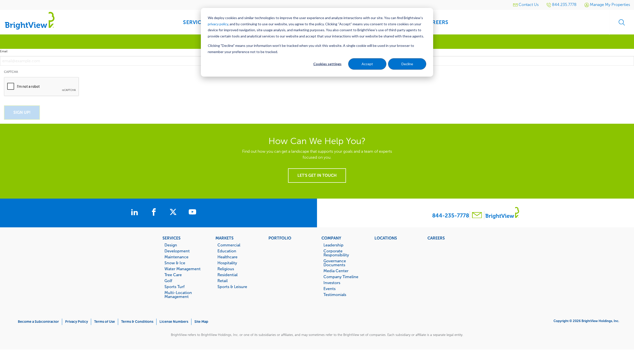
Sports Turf (174, 286)
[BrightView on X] (174, 212)
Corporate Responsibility (336, 253)
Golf (168, 280)
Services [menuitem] (195, 22)
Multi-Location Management (178, 294)
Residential (227, 274)
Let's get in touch (317, 175)
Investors (331, 282)
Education (226, 251)
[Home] (29, 20)
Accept (367, 64)
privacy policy (218, 24)
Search (621, 22)
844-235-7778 (450, 215)
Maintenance (176, 257)
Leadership (333, 245)
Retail (222, 280)
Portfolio (279, 238)
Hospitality (227, 263)
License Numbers (173, 322)
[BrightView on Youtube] (192, 212)
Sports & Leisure (232, 286)
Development (177, 251)
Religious (225, 269)
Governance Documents (334, 263)
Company (331, 238)
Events (329, 288)
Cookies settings (327, 64)
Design (170, 245)
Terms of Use (104, 322)
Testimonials (334, 294)
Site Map (201, 322)
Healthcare (227, 257)
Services (171, 238)
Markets (224, 238)
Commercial (228, 245)
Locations (385, 238)
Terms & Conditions (137, 322)
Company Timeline (340, 276)
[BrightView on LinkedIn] (135, 212)
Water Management (182, 269)
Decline (407, 64)
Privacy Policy (76, 322)
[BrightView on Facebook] (154, 212)
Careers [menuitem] (437, 22)
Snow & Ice (174, 263)
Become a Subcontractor (38, 322)
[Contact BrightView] (477, 215)
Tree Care (173, 274)
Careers (436, 238)
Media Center (335, 270)
